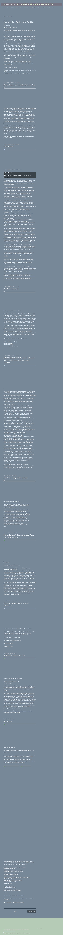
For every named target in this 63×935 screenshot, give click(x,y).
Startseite (6, 8)
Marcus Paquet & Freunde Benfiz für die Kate (19, 85)
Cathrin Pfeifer (9, 146)
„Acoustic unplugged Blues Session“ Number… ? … (16, 604)
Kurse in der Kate (46, 8)
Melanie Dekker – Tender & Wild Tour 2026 (19, 22)
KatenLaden (26, 8)
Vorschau (12, 8)
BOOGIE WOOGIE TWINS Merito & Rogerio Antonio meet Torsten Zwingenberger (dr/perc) (19, 360)
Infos (53, 8)
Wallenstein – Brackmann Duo (14, 655)
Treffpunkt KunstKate (35, 8)
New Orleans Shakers (11, 289)
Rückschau (18, 8)
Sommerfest (8, 721)
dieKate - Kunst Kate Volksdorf (9, 930)
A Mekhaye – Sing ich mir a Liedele (16, 478)
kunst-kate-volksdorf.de (35, 4)
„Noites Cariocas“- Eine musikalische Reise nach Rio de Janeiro (19, 536)
